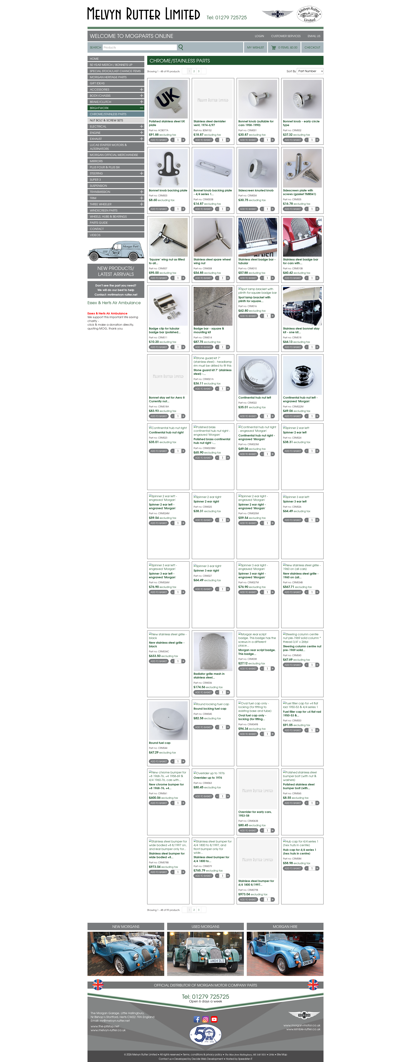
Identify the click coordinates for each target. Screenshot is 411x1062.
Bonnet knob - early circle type (301, 123)
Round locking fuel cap (210, 708)
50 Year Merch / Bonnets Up (111, 64)
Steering (96, 173)
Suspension (98, 185)
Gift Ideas (97, 83)
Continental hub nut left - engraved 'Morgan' (300, 399)
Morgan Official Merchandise (114, 155)
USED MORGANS (205, 926)
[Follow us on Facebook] (197, 1017)
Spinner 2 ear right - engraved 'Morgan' (252, 506)
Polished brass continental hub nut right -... (212, 441)
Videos (95, 235)
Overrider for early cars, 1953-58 (255, 813)
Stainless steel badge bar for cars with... (300, 261)
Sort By (291, 71)
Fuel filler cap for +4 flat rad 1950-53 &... (302, 713)
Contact (97, 229)
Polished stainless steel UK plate (167, 123)
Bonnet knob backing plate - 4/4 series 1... (213, 192)
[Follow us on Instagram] (205, 1017)
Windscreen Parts (103, 210)
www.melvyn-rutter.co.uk (108, 1030)
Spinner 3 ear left (294, 501)
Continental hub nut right (166, 432)
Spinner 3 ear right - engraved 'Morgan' (252, 575)
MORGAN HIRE (285, 926)
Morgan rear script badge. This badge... (257, 652)
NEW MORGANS (125, 926)
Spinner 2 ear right (206, 501)
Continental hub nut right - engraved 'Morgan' (256, 437)
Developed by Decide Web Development (198, 1059)
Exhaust (96, 139)
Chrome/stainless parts (108, 114)
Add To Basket (159, 139)
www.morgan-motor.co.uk (302, 1025)
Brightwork (99, 108)
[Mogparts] (143, 13)
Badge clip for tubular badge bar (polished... (165, 330)
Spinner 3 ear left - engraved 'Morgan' (162, 575)
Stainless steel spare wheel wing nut (212, 261)
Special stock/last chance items (115, 71)
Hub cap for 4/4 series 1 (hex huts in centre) (299, 851)
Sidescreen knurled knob (256, 190)
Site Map (282, 1054)
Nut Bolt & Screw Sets (106, 120)
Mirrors (96, 161)
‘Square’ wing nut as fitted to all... (167, 261)
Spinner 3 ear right (206, 570)
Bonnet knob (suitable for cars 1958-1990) (256, 123)
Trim (93, 198)
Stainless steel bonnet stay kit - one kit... (301, 330)
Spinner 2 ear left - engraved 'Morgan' (162, 506)
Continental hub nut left (254, 397)
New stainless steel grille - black (167, 644)
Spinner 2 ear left (294, 432)
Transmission (100, 191)
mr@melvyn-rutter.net (122, 294)
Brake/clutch (100, 102)
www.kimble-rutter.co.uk (303, 1029)
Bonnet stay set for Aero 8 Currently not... (167, 399)
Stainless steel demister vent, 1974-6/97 (210, 123)
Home (94, 58)
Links (271, 1054)
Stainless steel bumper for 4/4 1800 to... (211, 859)
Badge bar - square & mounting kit (209, 330)
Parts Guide (99, 222)
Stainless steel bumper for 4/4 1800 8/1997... (256, 882)
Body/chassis (100, 95)
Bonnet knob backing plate (168, 190)
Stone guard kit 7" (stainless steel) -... (213, 372)
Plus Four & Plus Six (105, 167)
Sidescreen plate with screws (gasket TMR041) (299, 192)
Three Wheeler (100, 204)
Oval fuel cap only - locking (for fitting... (252, 717)
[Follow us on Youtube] (214, 1017)
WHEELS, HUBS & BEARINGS (108, 216)
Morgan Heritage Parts (108, 77)
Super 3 (95, 179)
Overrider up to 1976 (208, 777)
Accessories (99, 89)
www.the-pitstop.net (105, 1026)
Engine (95, 132)
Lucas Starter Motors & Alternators (108, 147)
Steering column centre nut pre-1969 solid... (302, 648)
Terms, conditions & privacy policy (202, 1054)
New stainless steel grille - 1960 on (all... (301, 575)
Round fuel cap (160, 742)
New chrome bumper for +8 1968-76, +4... (166, 786)
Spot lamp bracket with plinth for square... (254, 299)
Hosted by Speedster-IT (239, 1059)
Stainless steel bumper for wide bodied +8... (167, 855)
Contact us (165, 1059)
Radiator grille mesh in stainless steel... (209, 675)
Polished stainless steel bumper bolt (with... (299, 786)
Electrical (98, 126)
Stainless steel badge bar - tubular (257, 261)
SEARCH (95, 47)
